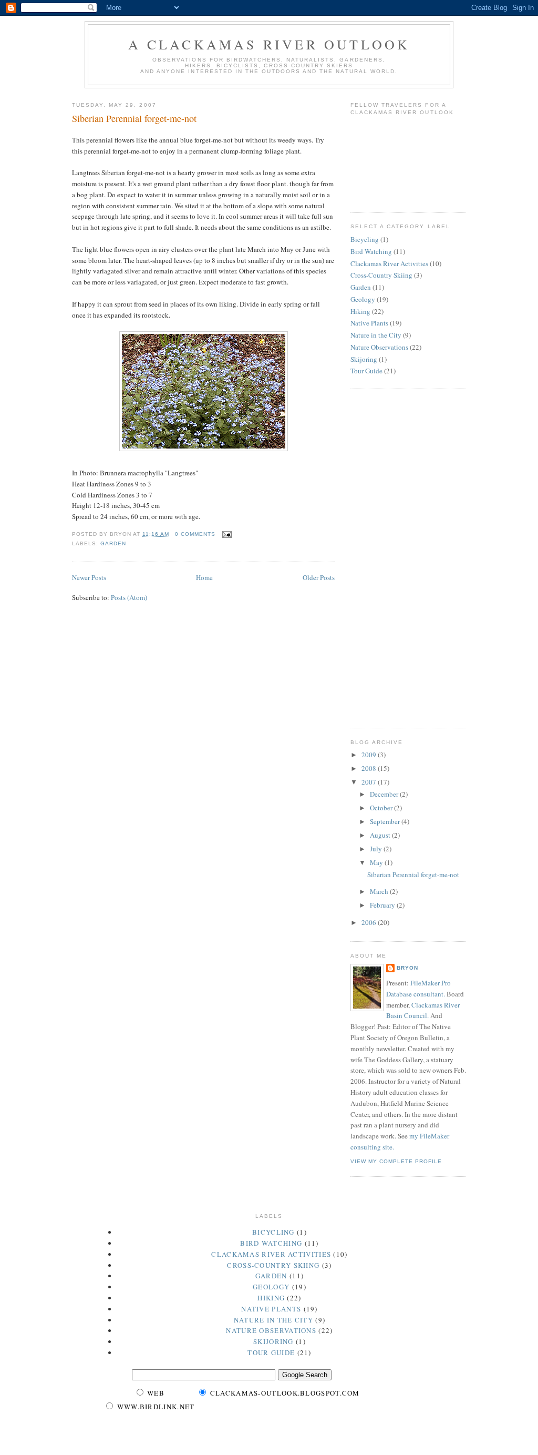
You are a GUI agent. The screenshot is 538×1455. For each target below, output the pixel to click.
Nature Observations (379, 347)
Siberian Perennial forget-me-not (134, 118)
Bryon (407, 968)
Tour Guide (366, 370)
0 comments (195, 534)
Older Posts (319, 577)
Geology (362, 299)
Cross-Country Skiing (381, 275)
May (377, 862)
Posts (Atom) (129, 597)
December (385, 794)
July (377, 848)
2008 (369, 768)
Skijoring (363, 359)
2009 (369, 754)
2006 (369, 922)
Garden (113, 543)
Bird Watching (371, 251)
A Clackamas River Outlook (269, 44)
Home (204, 577)
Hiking (360, 311)
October (382, 807)
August (381, 835)
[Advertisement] (392, 557)
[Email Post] (226, 534)
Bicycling (364, 239)
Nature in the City (375, 335)
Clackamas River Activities (389, 263)
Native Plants (369, 323)
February (383, 905)
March (380, 891)
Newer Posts (89, 577)
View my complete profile (396, 1161)
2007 (369, 782)
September (385, 821)
